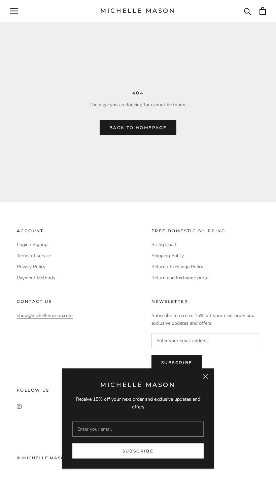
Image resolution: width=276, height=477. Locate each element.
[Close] (206, 376)
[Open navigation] (14, 11)
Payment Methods (36, 278)
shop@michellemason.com (45, 315)
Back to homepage (138, 127)
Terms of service (34, 255)
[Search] (247, 10)
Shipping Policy (167, 255)
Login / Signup (32, 244)
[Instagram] (19, 406)
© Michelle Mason (42, 457)
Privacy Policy (31, 267)
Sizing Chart (164, 244)
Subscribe (138, 450)
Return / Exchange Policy (177, 267)
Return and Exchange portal (180, 278)
